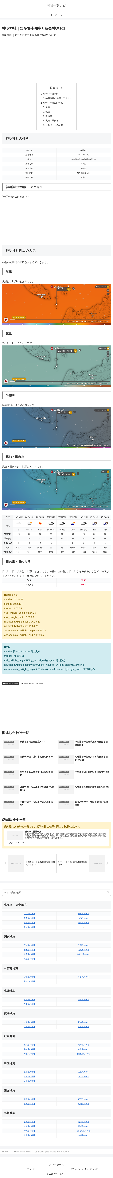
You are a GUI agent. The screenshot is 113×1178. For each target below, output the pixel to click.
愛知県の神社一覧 (11, 683)
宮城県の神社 (29, 927)
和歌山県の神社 (83, 1054)
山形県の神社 (83, 918)
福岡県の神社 (29, 1122)
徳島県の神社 (29, 1099)
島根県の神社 (29, 1076)
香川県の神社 (29, 1104)
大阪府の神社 (29, 1054)
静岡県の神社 (29, 1027)
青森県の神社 (29, 918)
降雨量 (48, 116)
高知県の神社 (83, 1104)
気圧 (47, 111)
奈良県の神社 (83, 1049)
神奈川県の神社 (83, 954)
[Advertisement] (56, 60)
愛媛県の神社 (83, 1099)
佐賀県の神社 (29, 1126)
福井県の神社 (83, 999)
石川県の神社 (29, 1004)
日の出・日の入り (54, 125)
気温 (47, 107)
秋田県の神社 (83, 913)
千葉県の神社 (83, 945)
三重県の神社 (83, 1027)
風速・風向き (52, 120)
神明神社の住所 (50, 94)
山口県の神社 (83, 1076)
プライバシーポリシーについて (84, 1169)
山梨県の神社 (29, 981)
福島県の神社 (83, 923)
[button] (108, 892)
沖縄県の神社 (83, 1135)
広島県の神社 (83, 1072)
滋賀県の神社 (29, 1045)
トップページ (29, 1169)
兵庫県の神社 (83, 1045)
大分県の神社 (83, 1122)
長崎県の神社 (29, 1131)
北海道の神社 (29, 913)
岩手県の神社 (29, 923)
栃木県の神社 (29, 950)
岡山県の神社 (29, 1081)
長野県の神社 (83, 977)
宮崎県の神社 (83, 1126)
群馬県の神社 (29, 954)
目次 (52, 87)
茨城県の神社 (29, 945)
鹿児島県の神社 (83, 1131)
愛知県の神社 (83, 1022)
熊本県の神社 (29, 1135)
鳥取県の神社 (29, 1072)
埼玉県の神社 (29, 959)
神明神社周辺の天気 (53, 103)
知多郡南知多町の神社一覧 (33, 683)
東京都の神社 (83, 950)
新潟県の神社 (29, 977)
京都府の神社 (29, 1049)
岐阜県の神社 (29, 1022)
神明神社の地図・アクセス (58, 98)
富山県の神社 (29, 999)
